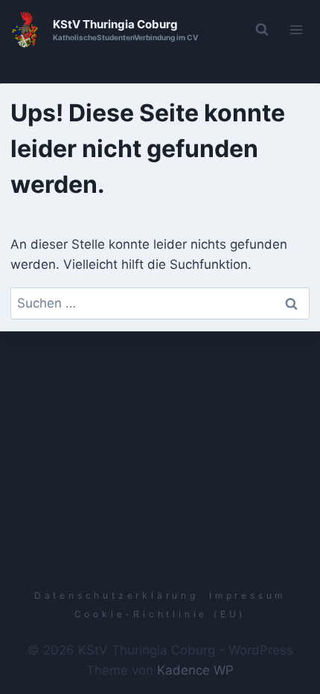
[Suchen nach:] (160, 303)
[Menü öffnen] (296, 29)
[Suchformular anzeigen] (262, 29)
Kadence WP (195, 670)
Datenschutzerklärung (116, 595)
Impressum (247, 595)
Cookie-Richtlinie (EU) (160, 614)
